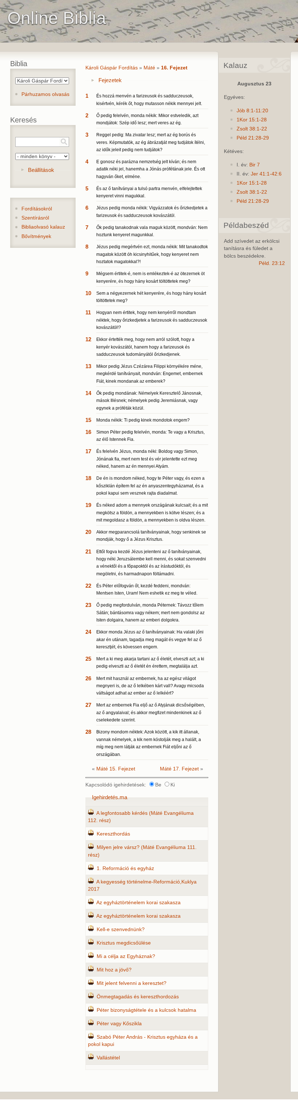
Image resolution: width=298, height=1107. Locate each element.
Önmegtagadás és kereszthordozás (138, 996)
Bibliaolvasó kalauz (43, 227)
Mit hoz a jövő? (114, 970)
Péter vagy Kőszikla (119, 1023)
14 (88, 393)
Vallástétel (108, 1057)
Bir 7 (254, 165)
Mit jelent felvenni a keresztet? (131, 983)
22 (88, 586)
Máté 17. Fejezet (179, 769)
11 (88, 312)
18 (88, 478)
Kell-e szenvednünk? (121, 929)
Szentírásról (35, 218)
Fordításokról (36, 209)
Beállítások (41, 170)
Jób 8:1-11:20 (252, 110)
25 (88, 659)
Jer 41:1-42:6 (266, 174)
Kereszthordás (113, 834)
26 (88, 678)
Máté (149, 68)
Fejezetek (110, 80)
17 (88, 451)
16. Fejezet (174, 68)
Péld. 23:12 (272, 263)
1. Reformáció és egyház (125, 868)
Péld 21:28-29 (253, 138)
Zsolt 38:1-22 (252, 129)
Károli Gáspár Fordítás (111, 68)
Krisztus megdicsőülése (124, 943)
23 (88, 605)
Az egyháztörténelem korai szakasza (138, 902)
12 (88, 339)
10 (88, 293)
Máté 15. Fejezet (115, 769)
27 (88, 705)
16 (88, 432)
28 (88, 732)
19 (88, 505)
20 (88, 532)
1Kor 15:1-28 (252, 119)
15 (88, 420)
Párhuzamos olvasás (45, 94)
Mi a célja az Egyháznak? (126, 956)
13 (88, 366)
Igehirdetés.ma (109, 797)
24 (88, 632)
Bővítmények (36, 236)
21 (88, 551)
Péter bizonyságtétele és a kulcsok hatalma (146, 1010)
